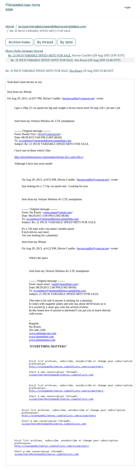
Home (9, 26)
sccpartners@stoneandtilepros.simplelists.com (52, 26)
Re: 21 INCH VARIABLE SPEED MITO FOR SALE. (39, 55)
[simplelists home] (22, 7)
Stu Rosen (75, 70)
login (128, 7)
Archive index (19, 42)
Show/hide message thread (24, 51)
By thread (45, 42)
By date (66, 42)
